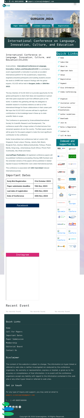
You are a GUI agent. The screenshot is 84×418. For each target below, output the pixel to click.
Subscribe (64, 62)
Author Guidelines (67, 114)
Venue (62, 75)
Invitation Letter (67, 103)
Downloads (64, 118)
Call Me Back (65, 135)
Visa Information (67, 88)
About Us (63, 66)
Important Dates (14, 335)
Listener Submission (42, 26)
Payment (63, 83)
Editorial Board (14, 347)
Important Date (66, 70)
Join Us (63, 123)
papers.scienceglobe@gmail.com (41, 1)
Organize (63, 99)
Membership (11, 343)
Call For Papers (14, 332)
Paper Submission (21, 26)
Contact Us (64, 131)
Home (62, 58)
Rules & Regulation (68, 127)
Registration (63, 26)
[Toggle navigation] (75, 4)
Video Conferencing (68, 92)
